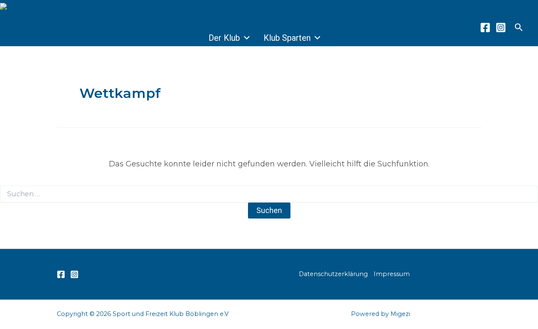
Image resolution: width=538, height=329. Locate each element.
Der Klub (224, 38)
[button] (518, 27)
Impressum (392, 274)
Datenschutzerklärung (333, 274)
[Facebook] (485, 27)
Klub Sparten (287, 38)
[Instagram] (501, 27)
